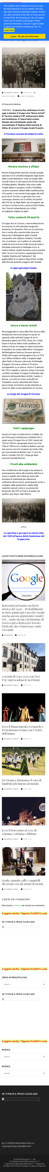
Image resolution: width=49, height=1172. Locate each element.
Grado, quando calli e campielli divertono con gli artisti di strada (22, 882)
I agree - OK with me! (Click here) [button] (24, 36)
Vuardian (8, 635)
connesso (17, 905)
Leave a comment (27, 96)
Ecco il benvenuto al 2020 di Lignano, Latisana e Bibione (19, 832)
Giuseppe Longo (11, 92)
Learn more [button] (9, 30)
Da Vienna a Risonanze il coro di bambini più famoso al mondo (21, 781)
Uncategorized (8, 96)
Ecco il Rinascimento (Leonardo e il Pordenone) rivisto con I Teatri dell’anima (22, 730)
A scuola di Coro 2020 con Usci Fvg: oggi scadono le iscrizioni (21, 678)
